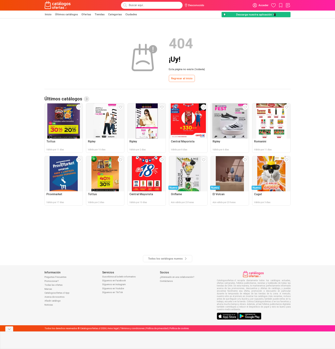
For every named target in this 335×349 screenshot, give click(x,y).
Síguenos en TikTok (112, 292)
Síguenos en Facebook (114, 280)
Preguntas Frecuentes (55, 277)
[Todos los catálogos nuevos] (86, 99)
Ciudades (131, 14)
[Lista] (288, 5)
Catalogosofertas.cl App (56, 293)
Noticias (48, 304)
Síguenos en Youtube (113, 288)
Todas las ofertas (53, 285)
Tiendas (100, 14)
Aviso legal (113, 328)
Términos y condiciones (132, 328)
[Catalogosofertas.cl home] (58, 5)
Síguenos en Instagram (114, 284)
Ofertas (86, 14)
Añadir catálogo (52, 300)
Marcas (48, 289)
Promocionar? (51, 281)
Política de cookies (179, 328)
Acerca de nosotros (54, 297)
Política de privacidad (157, 328)
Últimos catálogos (66, 14)
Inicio (48, 14)
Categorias (115, 14)
